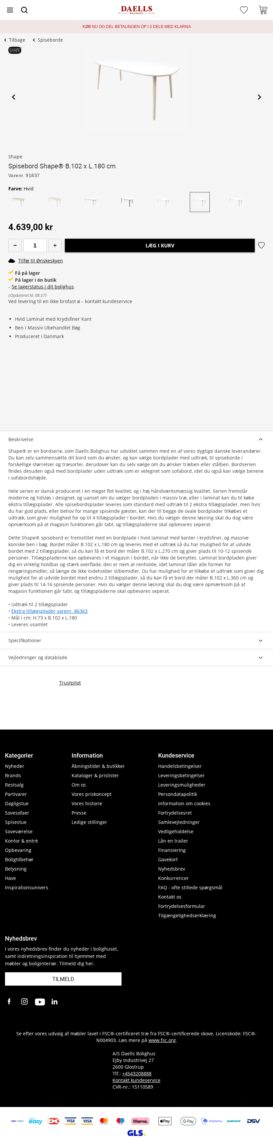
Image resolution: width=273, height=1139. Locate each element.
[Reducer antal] (15, 245)
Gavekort (168, 859)
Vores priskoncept (92, 794)
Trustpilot (70, 683)
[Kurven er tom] (263, 10)
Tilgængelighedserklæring (187, 915)
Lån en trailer (173, 841)
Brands (13, 775)
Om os (79, 785)
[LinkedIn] (55, 1002)
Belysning (16, 869)
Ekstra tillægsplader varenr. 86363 (49, 611)
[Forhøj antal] (55, 245)
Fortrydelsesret (175, 813)
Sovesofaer (17, 813)
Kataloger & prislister (95, 775)
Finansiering (172, 850)
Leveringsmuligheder (181, 785)
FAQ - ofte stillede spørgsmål (190, 887)
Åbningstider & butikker (98, 766)
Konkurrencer (173, 878)
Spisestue (16, 822)
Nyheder (14, 766)
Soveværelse (19, 831)
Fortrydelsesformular (181, 906)
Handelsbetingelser (180, 766)
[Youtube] (40, 1002)
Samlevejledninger (179, 822)
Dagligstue (17, 803)
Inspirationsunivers (26, 887)
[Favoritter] (244, 10)
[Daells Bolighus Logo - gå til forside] (136, 10)
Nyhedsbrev (171, 869)
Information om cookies (184, 803)
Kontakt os (169, 897)
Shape (15, 156)
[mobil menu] (10, 10)
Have (10, 878)
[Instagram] (25, 1002)
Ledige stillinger (89, 822)
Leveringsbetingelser (181, 775)
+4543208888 (136, 1073)
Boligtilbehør (19, 859)
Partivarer (16, 794)
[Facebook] (10, 1002)
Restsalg (14, 785)
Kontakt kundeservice (136, 1080)
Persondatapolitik (177, 794)
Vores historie (87, 803)
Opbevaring (18, 850)
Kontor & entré (21, 841)
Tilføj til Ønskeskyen (40, 260)
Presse (79, 813)
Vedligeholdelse (175, 831)
